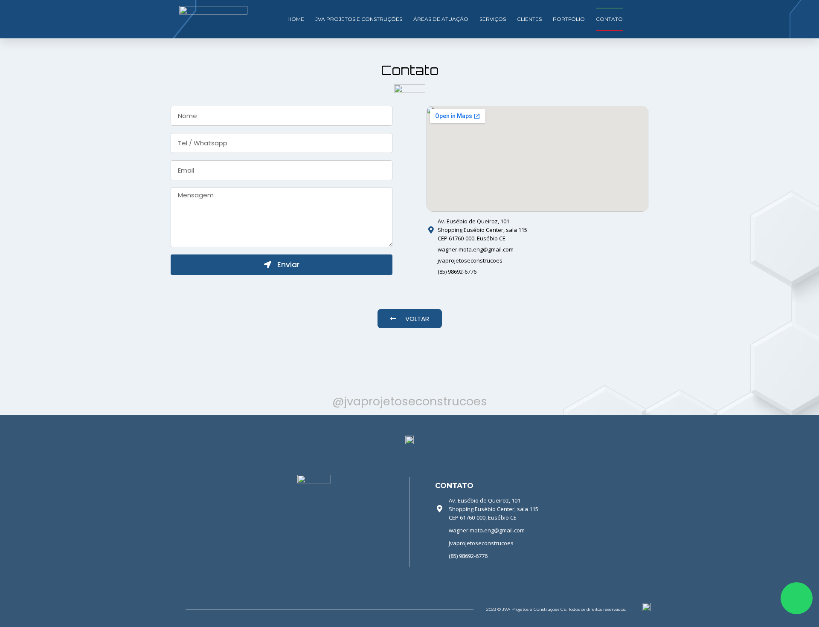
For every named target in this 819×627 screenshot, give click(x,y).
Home (296, 19)
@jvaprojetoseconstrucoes (409, 401)
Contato (609, 19)
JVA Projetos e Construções (358, 19)
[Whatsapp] (797, 598)
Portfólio (569, 19)
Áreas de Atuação (440, 19)
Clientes (529, 19)
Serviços (492, 19)
